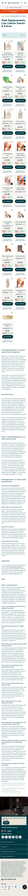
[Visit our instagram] (2, 837)
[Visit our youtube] (16, 837)
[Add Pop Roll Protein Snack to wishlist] (24, 75)
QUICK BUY (9, 66)
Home (3, 16)
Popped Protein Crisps (7, 88)
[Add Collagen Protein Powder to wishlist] (24, 278)
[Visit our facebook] (6, 837)
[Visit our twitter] (13, 837)
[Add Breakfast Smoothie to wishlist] (24, 41)
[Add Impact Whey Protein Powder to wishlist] (24, 176)
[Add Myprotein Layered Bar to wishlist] (11, 244)
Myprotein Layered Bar (7, 256)
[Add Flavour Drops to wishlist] (24, 109)
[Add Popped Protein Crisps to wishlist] (11, 75)
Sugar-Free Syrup (7, 290)
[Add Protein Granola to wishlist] (24, 244)
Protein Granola (20, 256)
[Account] (21, 3)
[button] (24, 887)
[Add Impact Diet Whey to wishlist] (11, 109)
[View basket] (25, 3)
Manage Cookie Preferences (10, 827)
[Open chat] (20, 837)
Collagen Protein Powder (20, 291)
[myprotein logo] (13, 3)
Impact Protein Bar (20, 222)
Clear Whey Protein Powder (7, 188)
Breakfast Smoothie (20, 53)
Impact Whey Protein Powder (20, 188)
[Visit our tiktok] (9, 837)
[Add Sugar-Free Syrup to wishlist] (11, 278)
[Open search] (6, 3)
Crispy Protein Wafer (8, 222)
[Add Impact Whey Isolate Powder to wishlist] (24, 141)
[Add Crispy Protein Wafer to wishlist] (11, 210)
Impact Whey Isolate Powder (20, 154)
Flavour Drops (20, 121)
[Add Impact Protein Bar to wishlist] (24, 210)
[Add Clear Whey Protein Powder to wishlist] (11, 176)
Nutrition (7, 16)
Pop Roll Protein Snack (20, 88)
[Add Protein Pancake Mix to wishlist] (11, 141)
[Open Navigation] (3, 3)
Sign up (6, 822)
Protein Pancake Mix (7, 154)
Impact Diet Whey (8, 121)
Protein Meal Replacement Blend (7, 53)
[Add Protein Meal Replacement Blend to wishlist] (11, 41)
